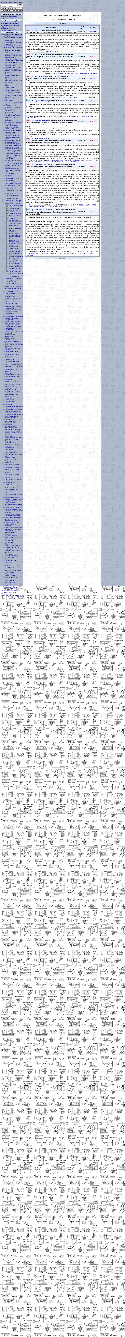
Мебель (7, 138)
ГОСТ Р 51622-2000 (37, 54)
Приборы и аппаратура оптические (12, 348)
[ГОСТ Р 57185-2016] (29, 100)
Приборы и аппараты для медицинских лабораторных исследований (14, 280)
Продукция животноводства (14, 373)
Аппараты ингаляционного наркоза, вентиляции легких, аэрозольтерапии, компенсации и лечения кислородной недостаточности (15, 245)
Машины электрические (12, 137)
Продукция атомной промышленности (11, 370)
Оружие (7, 339)
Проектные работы (8, 27)
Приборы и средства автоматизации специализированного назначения (12, 360)
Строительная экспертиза (12, 20)
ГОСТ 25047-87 (77, 74)
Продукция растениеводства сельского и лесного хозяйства (13, 437)
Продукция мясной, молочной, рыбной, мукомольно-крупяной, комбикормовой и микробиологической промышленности (12, 392)
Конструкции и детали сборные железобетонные (13, 114)
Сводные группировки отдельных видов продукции (12, 524)
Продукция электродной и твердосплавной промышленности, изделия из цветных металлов (13, 503)
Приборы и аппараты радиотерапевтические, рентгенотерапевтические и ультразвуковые (16, 274)
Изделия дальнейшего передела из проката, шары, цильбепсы (14, 80)
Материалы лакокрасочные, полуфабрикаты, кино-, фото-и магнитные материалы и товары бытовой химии (13, 125)
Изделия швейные (10, 99)
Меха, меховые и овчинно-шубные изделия (13, 295)
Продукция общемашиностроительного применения (14, 406)
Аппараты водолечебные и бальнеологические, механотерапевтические (16, 221)
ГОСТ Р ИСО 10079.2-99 (49, 162)
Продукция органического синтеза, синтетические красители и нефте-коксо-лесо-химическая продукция (14, 412)
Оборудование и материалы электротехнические (14, 317)
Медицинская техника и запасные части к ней (13, 169)
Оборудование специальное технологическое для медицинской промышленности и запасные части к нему (13, 179)
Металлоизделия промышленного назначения (14, 285)
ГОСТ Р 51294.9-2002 (68, 97)
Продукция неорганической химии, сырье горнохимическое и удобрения (14, 400)
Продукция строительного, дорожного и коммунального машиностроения (13, 456)
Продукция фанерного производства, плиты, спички (12, 490)
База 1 (11, 2)
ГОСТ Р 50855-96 (91, 74)
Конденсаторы (9, 112)
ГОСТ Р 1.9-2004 (53, 97)
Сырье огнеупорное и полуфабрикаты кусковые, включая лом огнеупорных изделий (13, 549)
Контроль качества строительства (8, 29)
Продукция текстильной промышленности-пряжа (13, 465)
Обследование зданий (9, 22)
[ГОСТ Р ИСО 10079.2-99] (29, 164)
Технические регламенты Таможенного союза (11, 591)
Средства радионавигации (13, 537)
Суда (6, 544)
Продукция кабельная (12, 374)
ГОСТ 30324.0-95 (90, 160)
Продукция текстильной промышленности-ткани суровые (12, 475)
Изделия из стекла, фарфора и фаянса (14, 84)
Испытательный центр (9, 16)
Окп (5, 49)
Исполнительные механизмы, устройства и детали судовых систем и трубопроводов (13, 108)
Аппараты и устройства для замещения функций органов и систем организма (15, 235)
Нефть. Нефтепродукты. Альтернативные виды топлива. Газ (12, 299)
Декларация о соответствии (12, 36)
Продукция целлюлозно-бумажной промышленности (14, 498)
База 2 (16, 2)
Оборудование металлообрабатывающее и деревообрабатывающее (13, 321)
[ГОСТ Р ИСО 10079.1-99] (29, 139)
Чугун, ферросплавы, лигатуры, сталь (11, 574)
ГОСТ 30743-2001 (84, 97)
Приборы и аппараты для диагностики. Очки (14, 201)
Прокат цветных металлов (13, 507)
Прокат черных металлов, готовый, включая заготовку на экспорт (14, 510)
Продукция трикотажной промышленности (13, 480)
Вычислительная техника (13, 74)
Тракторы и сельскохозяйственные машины (12, 563)
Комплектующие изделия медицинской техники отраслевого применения (14, 162)
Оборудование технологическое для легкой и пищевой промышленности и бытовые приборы (14, 333)
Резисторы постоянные (12, 520)
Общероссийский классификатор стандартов (12, 45)
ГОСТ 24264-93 (64, 160)
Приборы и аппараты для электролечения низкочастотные (15, 268)
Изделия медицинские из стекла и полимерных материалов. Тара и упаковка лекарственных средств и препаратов (14, 152)
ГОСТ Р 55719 (68, 116)
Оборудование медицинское (10, 172)
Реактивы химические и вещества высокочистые (12, 514)
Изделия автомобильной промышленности (12, 76)
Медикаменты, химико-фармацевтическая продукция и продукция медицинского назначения (13, 143)
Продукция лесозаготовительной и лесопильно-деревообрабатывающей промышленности (12, 383)
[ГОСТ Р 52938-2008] (29, 76)
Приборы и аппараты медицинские (13, 186)
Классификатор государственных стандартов (13, 41)
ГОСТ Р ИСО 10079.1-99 (38, 139)
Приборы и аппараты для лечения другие (15, 264)
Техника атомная (10, 560)
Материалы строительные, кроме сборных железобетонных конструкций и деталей (13, 133)
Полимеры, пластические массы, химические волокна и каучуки (14, 344)
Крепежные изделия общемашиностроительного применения (14, 118)
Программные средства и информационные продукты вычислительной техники (14, 366)
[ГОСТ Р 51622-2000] (29, 54)
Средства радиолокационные (11, 534)
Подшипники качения (12, 341)
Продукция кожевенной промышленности (12, 377)
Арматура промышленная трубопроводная (13, 64)
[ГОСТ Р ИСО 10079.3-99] (29, 209)
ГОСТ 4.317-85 (35, 30)
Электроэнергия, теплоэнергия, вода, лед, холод (12, 583)
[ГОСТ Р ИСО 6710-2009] (29, 120)
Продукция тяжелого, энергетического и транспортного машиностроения (12, 485)
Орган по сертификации (9, 18)
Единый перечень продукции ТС (13, 38)
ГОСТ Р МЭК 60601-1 (83, 116)
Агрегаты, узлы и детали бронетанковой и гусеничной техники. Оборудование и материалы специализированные (14, 59)
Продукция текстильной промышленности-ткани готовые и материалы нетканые (12, 470)
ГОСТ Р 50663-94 (60, 206)
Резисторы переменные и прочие (13, 518)
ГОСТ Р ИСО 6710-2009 (38, 120)
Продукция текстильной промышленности (12, 461)
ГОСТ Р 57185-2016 (37, 100)
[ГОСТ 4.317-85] (29, 30)
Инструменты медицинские (10, 157)
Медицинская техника (12, 147)
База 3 (21, 2)
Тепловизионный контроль (10, 23)
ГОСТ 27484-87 (77, 160)
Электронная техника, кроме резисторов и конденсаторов (12, 578)
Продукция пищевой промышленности (11, 416)
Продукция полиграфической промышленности (10, 421)
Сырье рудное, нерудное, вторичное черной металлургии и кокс (13, 555)
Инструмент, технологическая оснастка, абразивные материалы (13, 102)
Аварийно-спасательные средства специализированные (12, 52)
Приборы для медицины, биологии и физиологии (14, 190)
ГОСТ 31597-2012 (64, 74)
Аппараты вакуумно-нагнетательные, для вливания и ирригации (16, 215)
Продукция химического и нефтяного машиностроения (14, 495)
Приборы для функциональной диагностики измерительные (12, 196)
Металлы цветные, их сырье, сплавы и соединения (14, 292)
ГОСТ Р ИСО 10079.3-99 (68, 162)
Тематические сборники (11, 587)
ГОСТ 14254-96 (51, 160)
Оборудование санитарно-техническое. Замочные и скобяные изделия (13, 326)
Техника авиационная (11, 559)
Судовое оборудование (12, 545)
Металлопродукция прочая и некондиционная (13, 289)
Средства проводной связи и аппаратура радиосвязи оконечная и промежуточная (13, 530)
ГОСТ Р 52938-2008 (37, 76)
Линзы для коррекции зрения (13, 166)
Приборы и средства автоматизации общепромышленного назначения (12, 354)
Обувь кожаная (9, 338)
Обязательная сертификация (13, 47)
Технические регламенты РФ (13, 589)
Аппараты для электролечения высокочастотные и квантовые (15, 227)
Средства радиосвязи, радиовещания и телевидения (12, 540)
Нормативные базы (12, 32)
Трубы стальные (10, 567)
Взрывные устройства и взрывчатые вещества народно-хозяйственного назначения (13, 70)
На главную (4, 2)
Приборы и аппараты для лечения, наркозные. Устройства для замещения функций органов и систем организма (15, 208)
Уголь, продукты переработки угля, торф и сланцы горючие (13, 570)
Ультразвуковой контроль (10, 25)
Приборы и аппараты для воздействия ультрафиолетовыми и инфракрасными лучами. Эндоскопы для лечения (16, 257)
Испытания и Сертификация (12, 14)
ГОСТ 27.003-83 (52, 52)
